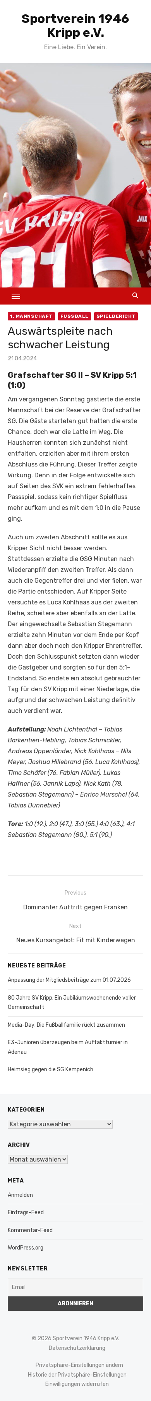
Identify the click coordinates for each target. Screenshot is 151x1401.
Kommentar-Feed (30, 1230)
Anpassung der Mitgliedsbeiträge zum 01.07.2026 (69, 980)
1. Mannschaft (31, 316)
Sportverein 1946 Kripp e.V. (75, 25)
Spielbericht (116, 316)
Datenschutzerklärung (77, 1348)
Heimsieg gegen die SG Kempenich (50, 1069)
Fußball (74, 316)
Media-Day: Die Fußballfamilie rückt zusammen (66, 1025)
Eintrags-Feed (26, 1212)
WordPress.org (25, 1247)
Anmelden (20, 1195)
